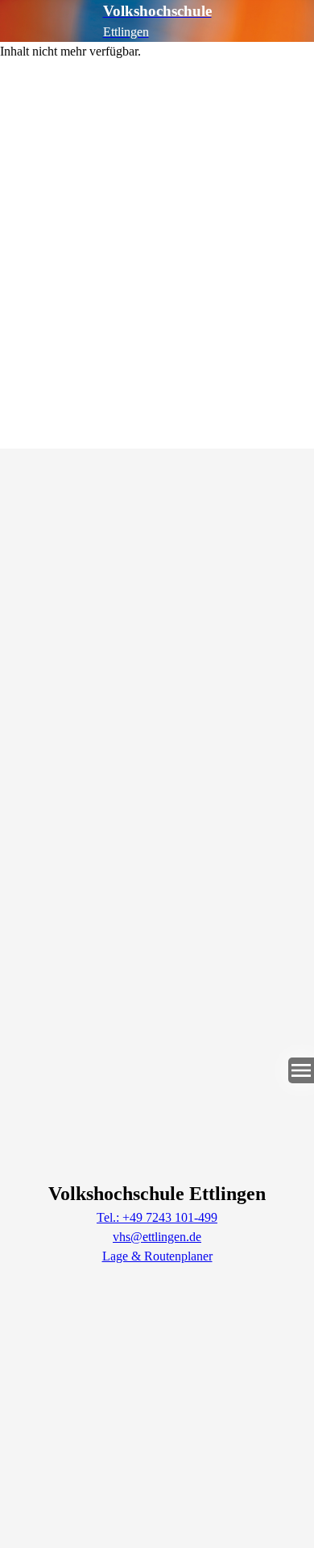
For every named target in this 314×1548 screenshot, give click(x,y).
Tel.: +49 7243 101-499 (157, 1217)
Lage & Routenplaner (157, 1256)
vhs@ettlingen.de (157, 1237)
